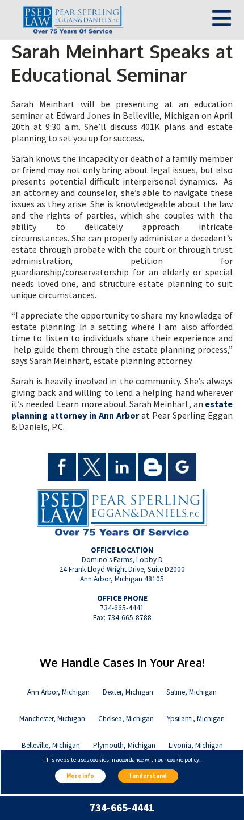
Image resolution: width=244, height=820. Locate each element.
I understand (148, 776)
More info (80, 776)
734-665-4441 (122, 807)
